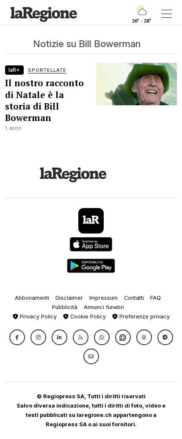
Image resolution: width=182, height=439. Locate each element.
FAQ (155, 298)
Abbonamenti (32, 298)
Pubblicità (64, 307)
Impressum (103, 298)
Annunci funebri (104, 307)
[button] (17, 337)
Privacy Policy (37, 316)
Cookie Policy (87, 316)
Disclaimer (69, 298)
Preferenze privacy (144, 316)
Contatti (134, 298)
